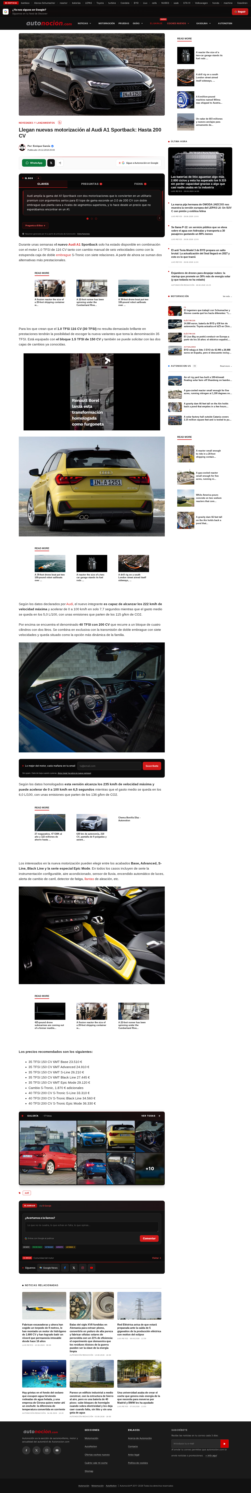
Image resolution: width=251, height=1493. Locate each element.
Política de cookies (138, 1462)
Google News (50, 1267)
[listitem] (48, 1152)
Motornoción (107, 23)
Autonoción (83, 1485)
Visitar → (156, 1258)
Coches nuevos (176, 23)
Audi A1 (74, 244)
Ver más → (227, 296)
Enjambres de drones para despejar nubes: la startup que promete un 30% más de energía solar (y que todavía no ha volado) (200, 276)
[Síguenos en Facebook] (65, 1268)
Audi (69, 604)
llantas (89, 879)
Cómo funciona (83, 234)
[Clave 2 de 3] (92, 219)
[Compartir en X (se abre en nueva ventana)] (51, 163)
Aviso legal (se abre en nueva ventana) (74, 773)
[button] (151, 1116)
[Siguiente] (159, 218)
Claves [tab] (43, 183)
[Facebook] (26, 1450)
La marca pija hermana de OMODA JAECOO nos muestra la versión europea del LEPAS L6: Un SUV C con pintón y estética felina (201, 208)
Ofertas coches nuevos (97, 1454)
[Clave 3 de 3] (96, 219)
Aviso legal (133, 1454)
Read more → (226, 366)
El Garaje (156, 23)
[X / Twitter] (36, 1450)
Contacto (133, 1446)
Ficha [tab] (140, 183)
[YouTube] (57, 1450)
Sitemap (89, 1471)
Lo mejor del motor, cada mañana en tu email (50, 765)
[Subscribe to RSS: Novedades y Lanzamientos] (59, 122)
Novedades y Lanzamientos (37, 123)
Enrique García (41, 146)
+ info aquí (211, 1455)
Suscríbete (152, 765)
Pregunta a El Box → (35, 225)
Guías (136, 23)
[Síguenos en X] (74, 1268)
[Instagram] (47, 1450)
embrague (63, 255)
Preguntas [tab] (91, 183)
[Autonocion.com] (49, 22)
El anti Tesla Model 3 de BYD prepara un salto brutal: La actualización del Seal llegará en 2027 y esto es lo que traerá (200, 253)
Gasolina (201, 23)
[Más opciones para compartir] (60, 163)
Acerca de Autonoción (140, 1438)
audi (27, 1193)
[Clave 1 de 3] (87, 218)
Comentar (149, 1238)
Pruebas (123, 23)
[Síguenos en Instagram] (82, 1268)
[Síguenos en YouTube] (91, 1268)
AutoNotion (225, 23)
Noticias (83, 23)
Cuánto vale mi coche (96, 1462)
